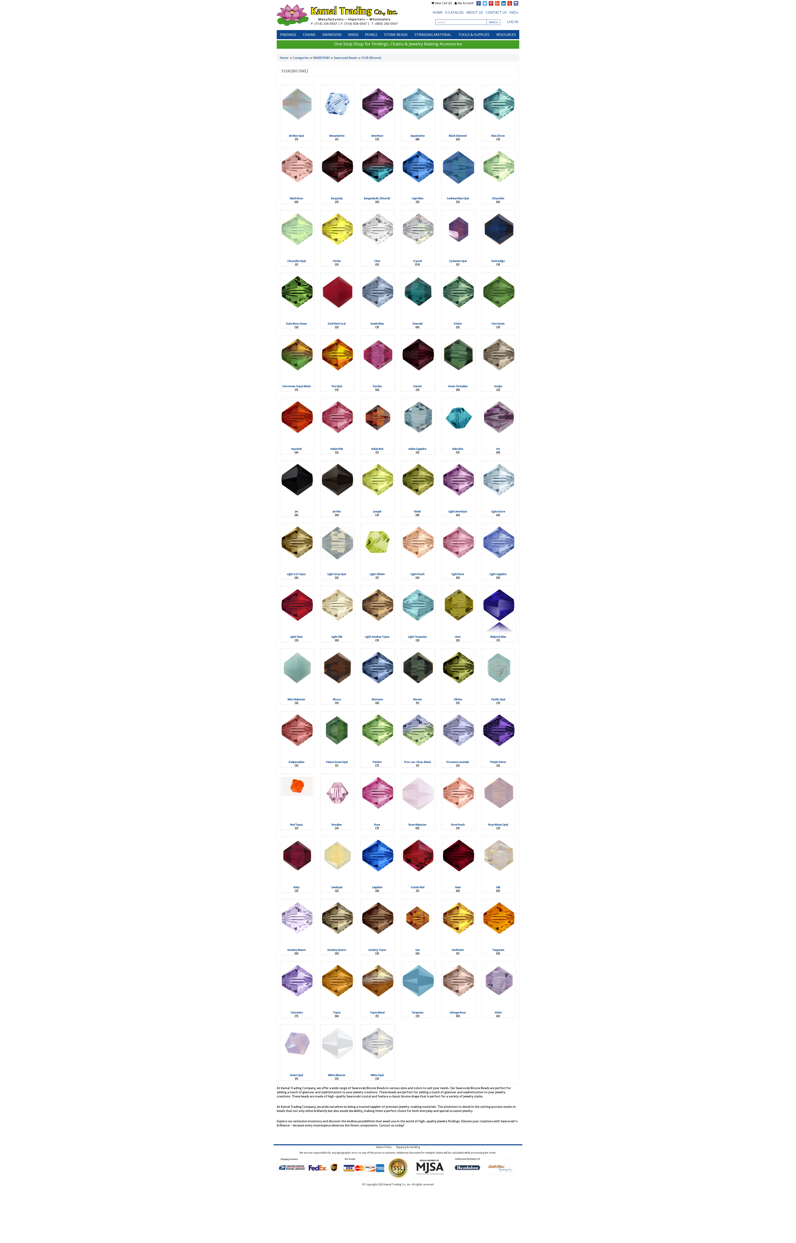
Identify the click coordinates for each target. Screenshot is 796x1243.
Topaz (337, 1012)
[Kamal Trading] (346, 15)
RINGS (353, 34)
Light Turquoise (417, 636)
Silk (498, 887)
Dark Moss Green (296, 323)
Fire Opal (337, 386)
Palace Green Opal (337, 762)
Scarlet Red (417, 887)
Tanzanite (296, 1012)
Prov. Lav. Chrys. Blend (417, 762)
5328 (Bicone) (371, 58)
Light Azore (498, 511)
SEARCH (493, 22)
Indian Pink (336, 448)
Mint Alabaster (296, 699)
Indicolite (457, 448)
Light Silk (336, 636)
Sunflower (458, 949)
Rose (377, 824)
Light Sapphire (498, 574)
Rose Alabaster (418, 824)
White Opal (377, 1075)
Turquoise (417, 1012)
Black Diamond (458, 135)
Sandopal (336, 887)
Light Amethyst (458, 511)
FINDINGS (288, 34)
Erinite (458, 323)
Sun (417, 949)
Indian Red (377, 448)
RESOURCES (506, 34)
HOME (438, 12)
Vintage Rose (458, 1012)
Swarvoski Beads (345, 58)
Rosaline (337, 824)
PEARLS (371, 34)
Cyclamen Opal (458, 261)
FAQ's (514, 12)
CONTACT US (496, 12)
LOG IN (512, 21)
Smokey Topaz (377, 949)
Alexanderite (337, 135)
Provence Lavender (458, 762)
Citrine (337, 261)
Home (284, 58)
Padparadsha (296, 762)
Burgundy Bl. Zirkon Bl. (377, 198)
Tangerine (498, 949)
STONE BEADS (396, 34)
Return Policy (383, 1147)
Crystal (417, 261)
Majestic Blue (498, 636)
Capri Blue (417, 198)
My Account (466, 3)
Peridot (377, 762)
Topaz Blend (377, 1012)
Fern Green (498, 323)
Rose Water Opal (498, 824)
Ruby (297, 887)
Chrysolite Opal (296, 261)
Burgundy (337, 198)
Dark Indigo (498, 261)
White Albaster (337, 1075)
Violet (498, 1012)
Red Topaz (296, 824)
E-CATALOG (454, 12)
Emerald (417, 323)
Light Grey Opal (337, 574)
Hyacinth (296, 448)
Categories (301, 58)
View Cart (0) (443, 3)
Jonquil (377, 511)
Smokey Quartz (336, 949)
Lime (458, 636)
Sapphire (377, 887)
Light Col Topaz (296, 574)
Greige (498, 386)
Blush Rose (296, 198)
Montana (377, 699)
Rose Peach (458, 824)
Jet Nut (336, 511)
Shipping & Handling (408, 1147)
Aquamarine (417, 135)
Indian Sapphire (417, 448)
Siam (458, 887)
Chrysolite (498, 198)
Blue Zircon (498, 135)
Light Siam (296, 636)
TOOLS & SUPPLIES (473, 34)
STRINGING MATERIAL (433, 34)
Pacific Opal (498, 699)
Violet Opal (296, 1075)
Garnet (417, 386)
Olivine (458, 699)
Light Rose (457, 574)
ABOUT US (474, 12)
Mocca (337, 699)
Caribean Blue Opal (458, 198)
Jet (296, 511)
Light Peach (418, 574)
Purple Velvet (498, 762)
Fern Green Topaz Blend (297, 386)
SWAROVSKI (332, 34)
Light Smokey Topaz (377, 636)
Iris (498, 448)
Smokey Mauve (296, 949)
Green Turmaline (458, 386)
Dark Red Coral (337, 323)
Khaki (417, 511)
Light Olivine (377, 574)
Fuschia (377, 386)
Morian (417, 699)
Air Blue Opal (296, 135)
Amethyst (377, 135)
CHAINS (309, 34)
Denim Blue (377, 323)
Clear (377, 261)
